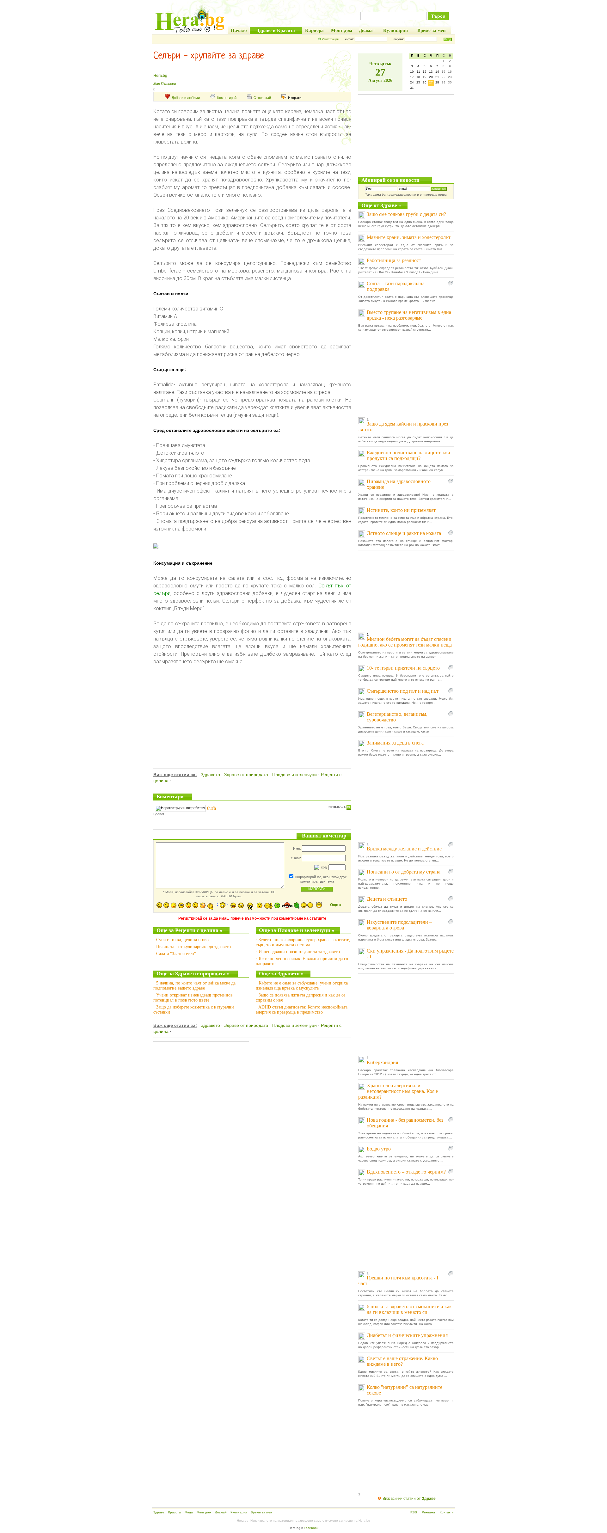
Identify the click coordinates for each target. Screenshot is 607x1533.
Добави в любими (186, 98)
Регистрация (330, 39)
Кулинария (238, 1512)
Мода (189, 1512)
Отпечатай (262, 98)
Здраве (158, 1512)
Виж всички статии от (409, 1498)
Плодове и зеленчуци (294, 774)
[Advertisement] (252, 709)
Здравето (210, 774)
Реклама (428, 1512)
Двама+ (221, 1512)
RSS (413, 1512)
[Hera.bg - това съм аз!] (189, 32)
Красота (174, 1512)
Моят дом (204, 1512)
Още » (335, 905)
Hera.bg (160, 75)
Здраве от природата (246, 774)
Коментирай (226, 98)
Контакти (447, 1512)
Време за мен (261, 1512)
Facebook (311, 1528)
